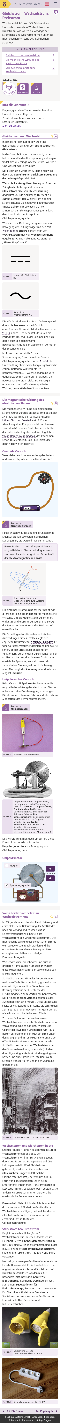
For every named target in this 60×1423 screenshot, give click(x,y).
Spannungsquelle (20, 885)
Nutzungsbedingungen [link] (43, 1416)
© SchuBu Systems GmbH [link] (17, 1416)
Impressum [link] (27, 1420)
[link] (23, 88)
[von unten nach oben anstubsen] (50, 869)
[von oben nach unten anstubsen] (50, 878)
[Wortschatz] (9, 88)
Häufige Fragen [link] (43, 1420)
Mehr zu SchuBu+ (12, 125)
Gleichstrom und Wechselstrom (23, 55)
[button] (56, 12)
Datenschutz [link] (14, 1420)
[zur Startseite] (5, 4)
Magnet (14, 865)
